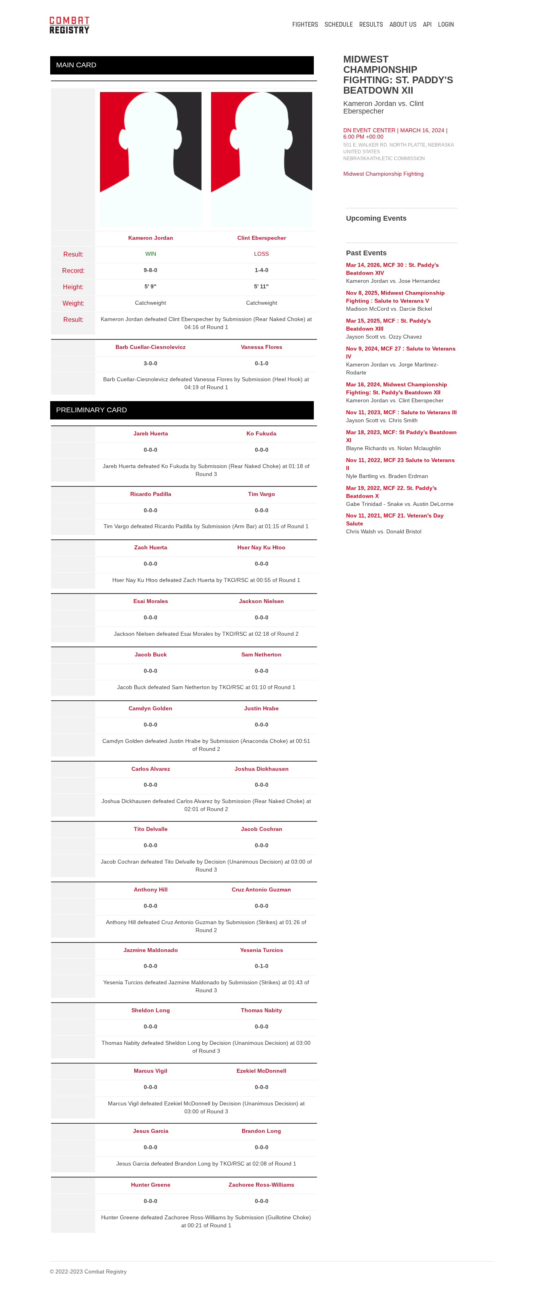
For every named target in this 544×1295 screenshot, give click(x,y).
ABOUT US (403, 25)
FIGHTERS (305, 25)
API (427, 25)
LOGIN (446, 25)
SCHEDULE (339, 25)
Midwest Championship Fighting (383, 173)
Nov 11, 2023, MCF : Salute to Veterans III (401, 412)
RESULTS (371, 25)
